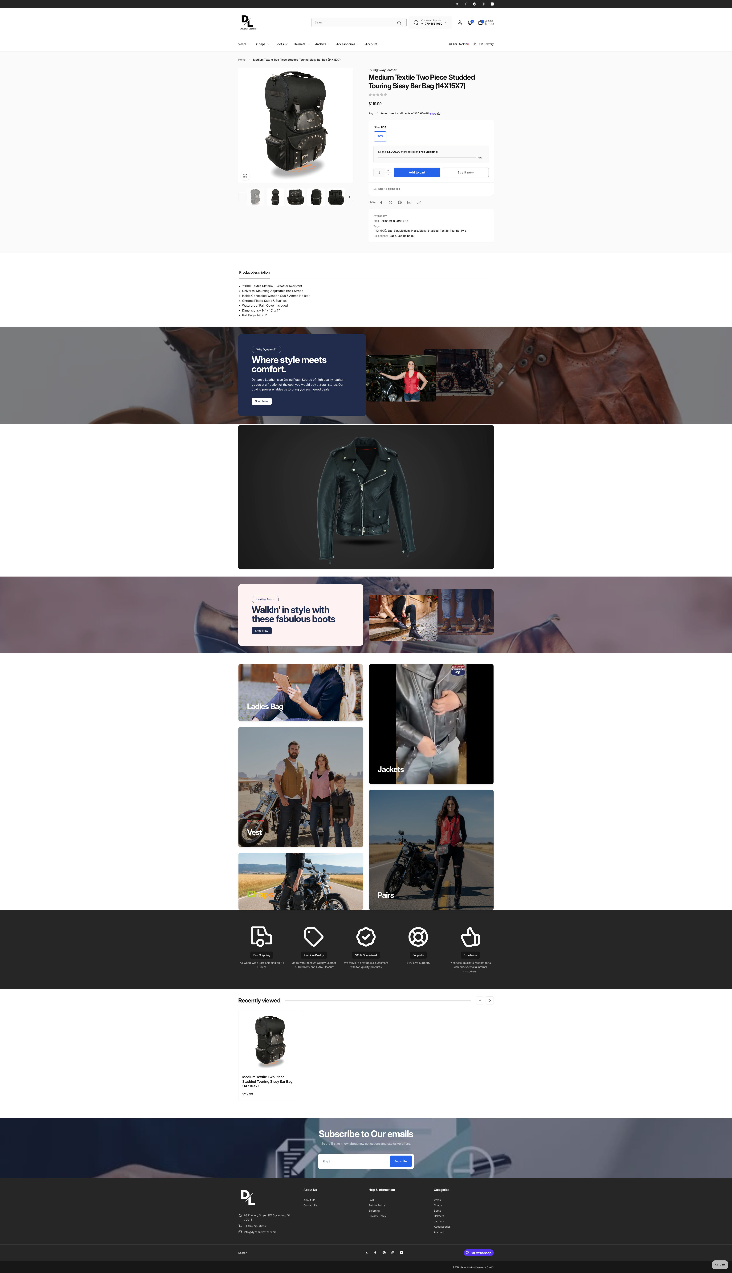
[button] (486, 22)
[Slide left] (242, 197)
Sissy (422, 230)
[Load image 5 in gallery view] (336, 197)
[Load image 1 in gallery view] (255, 197)
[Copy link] (419, 202)
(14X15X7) (379, 230)
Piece (414, 230)
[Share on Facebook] (381, 202)
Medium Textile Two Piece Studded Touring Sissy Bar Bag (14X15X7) (267, 1081)
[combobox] (359, 22)
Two (463, 230)
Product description (254, 272)
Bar (396, 230)
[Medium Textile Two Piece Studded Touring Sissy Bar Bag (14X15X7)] (270, 1063)
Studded (433, 230)
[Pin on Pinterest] (400, 202)
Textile (444, 230)
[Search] (399, 23)
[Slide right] (349, 197)
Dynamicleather (468, 1267)
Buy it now (466, 172)
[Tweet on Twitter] (390, 202)
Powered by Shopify (484, 1267)
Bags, (393, 235)
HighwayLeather (382, 70)
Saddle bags (405, 235)
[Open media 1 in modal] (295, 125)
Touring (454, 230)
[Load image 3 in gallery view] (295, 197)
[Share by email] (409, 202)
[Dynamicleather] (247, 1206)
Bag (390, 230)
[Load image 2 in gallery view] (275, 197)
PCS (380, 136)
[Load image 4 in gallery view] (316, 197)
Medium (404, 230)
